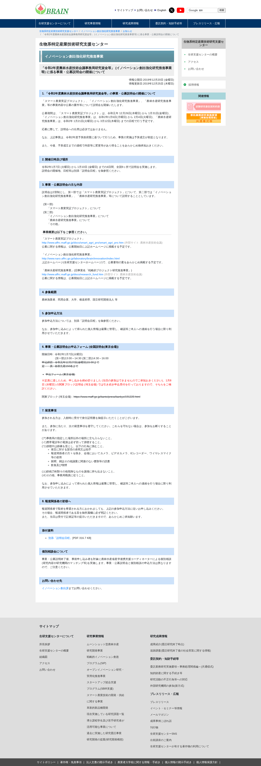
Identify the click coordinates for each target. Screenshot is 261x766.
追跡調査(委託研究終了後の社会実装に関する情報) (180, 650)
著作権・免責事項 (71, 762)
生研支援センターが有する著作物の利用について (179, 746)
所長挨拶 (44, 644)
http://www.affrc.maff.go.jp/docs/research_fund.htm (72, 274)
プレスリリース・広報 (206, 23)
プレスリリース (159, 701)
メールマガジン (159, 714)
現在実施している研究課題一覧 (105, 714)
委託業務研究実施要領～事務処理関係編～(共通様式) (182, 666)
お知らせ (127, 31)
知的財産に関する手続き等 (166, 673)
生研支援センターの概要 (54, 650)
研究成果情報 (131, 23)
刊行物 (154, 727)
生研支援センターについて (55, 23)
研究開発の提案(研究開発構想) (105, 739)
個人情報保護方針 (207, 762)
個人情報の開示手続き (178, 762)
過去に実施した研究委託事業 (104, 733)
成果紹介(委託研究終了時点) (167, 644)
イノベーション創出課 (55, 588)
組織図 (43, 656)
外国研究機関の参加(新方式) (167, 685)
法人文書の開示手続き (99, 762)
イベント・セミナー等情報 (166, 708)
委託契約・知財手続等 (168, 23)
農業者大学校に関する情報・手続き (139, 762)
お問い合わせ (47, 669)
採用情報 (193, 84)
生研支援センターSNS (163, 733)
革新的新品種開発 (97, 707)
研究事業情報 (93, 23)
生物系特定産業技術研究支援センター (58, 31)
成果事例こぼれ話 (161, 720)
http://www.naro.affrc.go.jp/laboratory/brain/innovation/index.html (81, 258)
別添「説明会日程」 (60, 537)
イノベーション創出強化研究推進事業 (100, 31)
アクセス (44, 663)
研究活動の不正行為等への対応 (169, 679)
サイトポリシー (46, 762)
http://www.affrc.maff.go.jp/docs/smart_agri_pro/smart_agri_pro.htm (83, 242)
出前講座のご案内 (161, 740)
